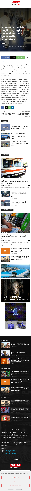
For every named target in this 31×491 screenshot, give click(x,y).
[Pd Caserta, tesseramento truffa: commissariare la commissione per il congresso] (5, 418)
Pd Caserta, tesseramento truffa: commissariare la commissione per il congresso (19, 417)
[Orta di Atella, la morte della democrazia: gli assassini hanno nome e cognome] (5, 403)
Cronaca (3, 130)
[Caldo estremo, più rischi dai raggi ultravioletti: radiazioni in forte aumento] (5, 345)
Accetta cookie (16, 477)
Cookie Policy (19, 489)
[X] (6, 107)
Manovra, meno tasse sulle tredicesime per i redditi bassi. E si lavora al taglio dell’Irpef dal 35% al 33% (20, 258)
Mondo (4, 43)
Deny (15, 481)
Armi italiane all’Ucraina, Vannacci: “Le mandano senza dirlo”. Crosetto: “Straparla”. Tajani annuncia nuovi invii (19, 352)
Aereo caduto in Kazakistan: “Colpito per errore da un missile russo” (19, 143)
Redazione (3, 185)
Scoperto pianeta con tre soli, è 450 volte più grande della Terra (23, 115)
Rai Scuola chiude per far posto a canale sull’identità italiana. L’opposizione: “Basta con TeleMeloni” (20, 250)
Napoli (3, 177)
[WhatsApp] (9, 107)
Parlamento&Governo (6, 232)
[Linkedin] (12, 107)
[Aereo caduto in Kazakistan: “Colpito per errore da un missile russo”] (5, 144)
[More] (27, 57)
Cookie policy (11, 489)
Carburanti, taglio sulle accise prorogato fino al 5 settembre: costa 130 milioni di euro (14, 236)
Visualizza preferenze (15, 485)
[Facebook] (2, 107)
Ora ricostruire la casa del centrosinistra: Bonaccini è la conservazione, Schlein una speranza (20, 410)
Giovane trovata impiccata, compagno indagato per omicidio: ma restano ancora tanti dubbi (19, 202)
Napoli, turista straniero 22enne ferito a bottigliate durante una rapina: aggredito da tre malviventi (14, 181)
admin (11, 46)
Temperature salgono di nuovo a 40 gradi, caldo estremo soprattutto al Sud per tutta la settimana (20, 360)
